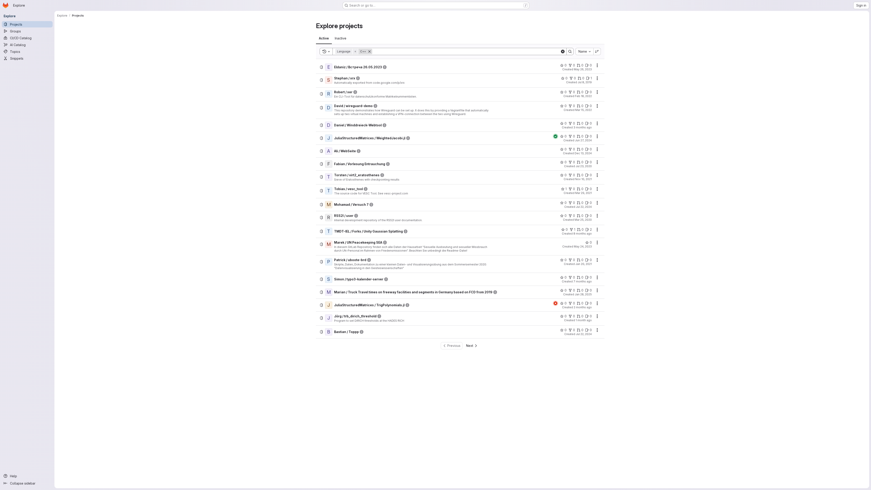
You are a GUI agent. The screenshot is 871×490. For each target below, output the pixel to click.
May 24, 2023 (583, 246)
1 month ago (584, 320)
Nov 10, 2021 (583, 179)
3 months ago (582, 127)
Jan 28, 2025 (583, 294)
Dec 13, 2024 (583, 153)
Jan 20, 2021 (583, 264)
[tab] (324, 38)
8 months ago (582, 233)
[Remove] (369, 51)
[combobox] (584, 51)
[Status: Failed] (555, 303)
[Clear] (562, 51)
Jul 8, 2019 (585, 82)
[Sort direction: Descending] (597, 51)
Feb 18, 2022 (583, 96)
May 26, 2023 (583, 69)
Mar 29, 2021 (583, 193)
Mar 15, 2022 (583, 110)
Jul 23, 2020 (584, 166)
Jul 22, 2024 (584, 206)
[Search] (570, 51)
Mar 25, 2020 (583, 219)
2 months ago (583, 307)
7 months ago (582, 281)
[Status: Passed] (555, 136)
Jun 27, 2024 (583, 140)
